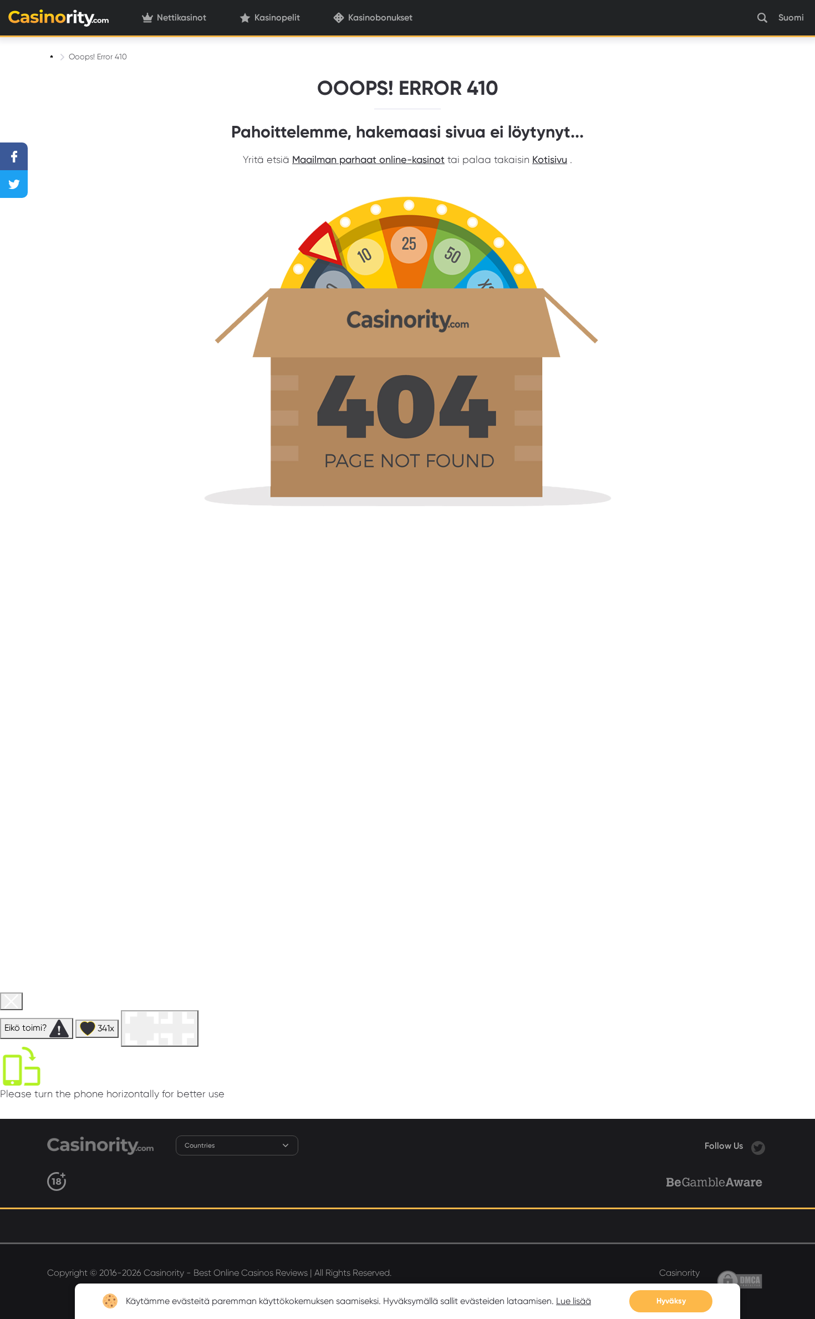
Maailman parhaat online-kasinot (368, 159)
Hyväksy (671, 1301)
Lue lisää (573, 1301)
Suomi (791, 17)
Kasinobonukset (380, 17)
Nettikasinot (181, 17)
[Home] (52, 56)
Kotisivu (549, 159)
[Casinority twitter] (758, 1146)
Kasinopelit (277, 17)
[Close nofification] (733, 1290)
